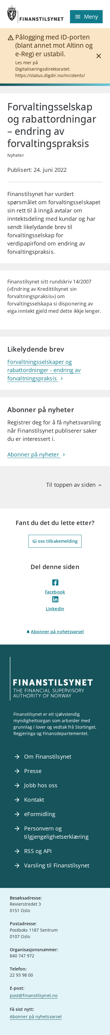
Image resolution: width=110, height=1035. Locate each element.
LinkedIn (55, 609)
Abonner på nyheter (34, 454)
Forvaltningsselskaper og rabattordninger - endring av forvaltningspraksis (44, 370)
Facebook (55, 592)
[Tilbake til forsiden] (31, 14)
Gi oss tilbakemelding (55, 541)
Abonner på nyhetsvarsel (57, 631)
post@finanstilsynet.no (33, 995)
